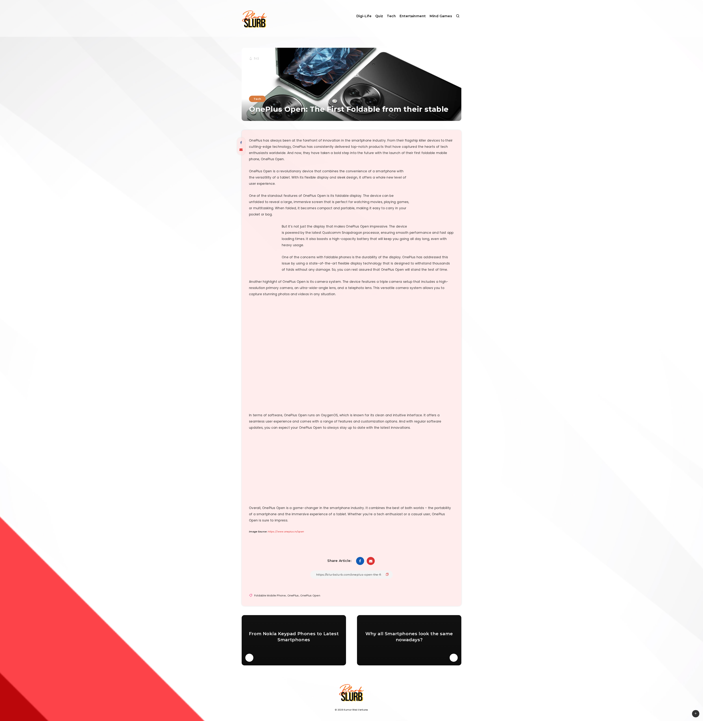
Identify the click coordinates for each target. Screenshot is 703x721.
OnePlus (293, 595)
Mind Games (440, 16)
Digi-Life (364, 16)
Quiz (379, 16)
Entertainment (412, 16)
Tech (391, 16)
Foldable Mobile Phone (270, 595)
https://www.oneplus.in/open (286, 531)
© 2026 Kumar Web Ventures (351, 709)
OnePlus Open (310, 595)
